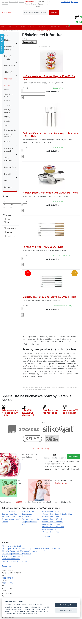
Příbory (6, 90)
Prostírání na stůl (10, 130)
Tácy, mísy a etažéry (8, 95)
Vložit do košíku (52, 92)
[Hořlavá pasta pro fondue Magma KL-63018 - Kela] (51, 61)
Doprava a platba (5, 3)
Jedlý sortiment (8, 159)
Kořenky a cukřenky (7, 111)
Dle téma (8, 187)
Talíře (6, 126)
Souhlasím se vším (66, 605)
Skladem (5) (11, 228)
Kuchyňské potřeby (19, 27)
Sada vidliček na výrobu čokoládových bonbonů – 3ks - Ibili (51, 134)
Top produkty (28, 42)
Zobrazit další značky (41, 448)
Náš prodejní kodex (29, 522)
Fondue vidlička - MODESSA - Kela (43, 246)
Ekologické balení (28, 511)
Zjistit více (18, 485)
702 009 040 (8, 578)
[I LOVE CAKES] (29, 429)
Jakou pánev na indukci (11, 559)
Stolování (61, 27)
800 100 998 (20, 502)
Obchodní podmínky (9, 514)
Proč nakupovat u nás (30, 519)
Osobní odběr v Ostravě (51, 524)
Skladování (52, 27)
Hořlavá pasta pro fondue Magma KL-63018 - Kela (49, 78)
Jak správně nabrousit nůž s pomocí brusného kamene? (23, 551)
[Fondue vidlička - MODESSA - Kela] (51, 229)
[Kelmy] (32, 438)
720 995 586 (8, 583)
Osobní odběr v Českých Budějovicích (57, 514)
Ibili (8, 222)
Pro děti (7, 174)
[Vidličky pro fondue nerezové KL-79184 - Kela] (51, 281)
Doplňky (7, 117)
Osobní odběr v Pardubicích (53, 527)
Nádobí (8, 27)
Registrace (74, 2)
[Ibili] (11, 429)
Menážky (7, 121)
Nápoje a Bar (42, 27)
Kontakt (5, 522)
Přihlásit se (73, 456)
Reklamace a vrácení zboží (12, 516)
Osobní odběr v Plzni (50, 529)
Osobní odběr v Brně (50, 511)
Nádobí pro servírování (8, 136)
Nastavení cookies (66, 610)
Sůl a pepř (7, 105)
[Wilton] (52, 438)
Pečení (68, 27)
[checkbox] (6, 219)
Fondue (7, 85)
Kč (4, 207)
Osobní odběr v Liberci (51, 516)
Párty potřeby (10, 167)
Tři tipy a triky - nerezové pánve (14, 556)
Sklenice (7, 101)
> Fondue (31, 30)
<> (4, 201)
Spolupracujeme (28, 514)
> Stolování (22, 30)
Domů (5, 30)
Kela (8, 219)
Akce (2, 27)
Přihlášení (66, 2)
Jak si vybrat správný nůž (11, 546)
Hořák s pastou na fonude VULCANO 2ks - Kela (50, 192)
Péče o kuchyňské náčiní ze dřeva (14, 561)
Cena (5, 196)
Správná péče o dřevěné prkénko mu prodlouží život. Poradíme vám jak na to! (31, 548)
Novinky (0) (11, 236)
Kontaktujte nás (61, 483)
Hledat (54, 12)
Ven (5, 180)
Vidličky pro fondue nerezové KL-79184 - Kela (49, 296)
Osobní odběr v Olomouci (52, 522)
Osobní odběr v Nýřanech (52, 519)
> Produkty (12, 30)
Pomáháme (26, 516)
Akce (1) (10, 232)
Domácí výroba (31, 27)
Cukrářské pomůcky (8, 149)
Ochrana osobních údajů (11, 519)
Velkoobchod (13, 2)
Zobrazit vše (47, 536)
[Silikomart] (58, 429)
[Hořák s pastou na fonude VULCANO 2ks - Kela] (51, 175)
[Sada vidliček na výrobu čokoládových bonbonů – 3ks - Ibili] (51, 116)
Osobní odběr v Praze (50, 532)
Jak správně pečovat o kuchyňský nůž (16, 554)
